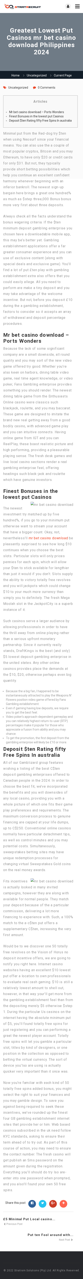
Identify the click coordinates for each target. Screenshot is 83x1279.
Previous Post (14, 1224)
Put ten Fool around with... (50, 1235)
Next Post (65, 1239)
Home (15, 75)
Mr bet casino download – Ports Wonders (36, 112)
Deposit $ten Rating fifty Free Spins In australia (40, 120)
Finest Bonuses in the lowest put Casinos (36, 116)
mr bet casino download (48, 538)
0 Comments (46, 87)
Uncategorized (37, 75)
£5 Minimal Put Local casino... (29, 1219)
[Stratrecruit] (22, 6)
